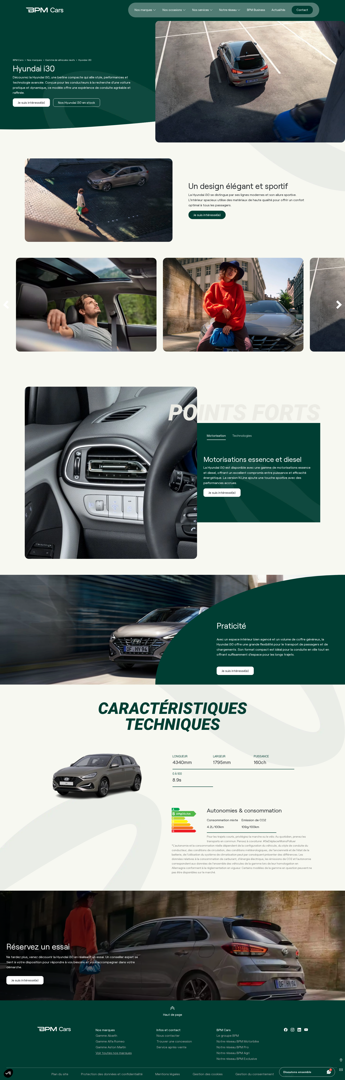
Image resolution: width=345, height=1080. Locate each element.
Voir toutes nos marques (114, 1053)
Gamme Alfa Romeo (110, 1041)
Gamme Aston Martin (111, 1047)
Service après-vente (171, 1047)
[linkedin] (299, 1030)
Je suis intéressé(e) (31, 102)
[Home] (41, 10)
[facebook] (286, 1030)
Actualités (278, 10)
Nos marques (143, 10)
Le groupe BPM (228, 1035)
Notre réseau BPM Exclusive (237, 1058)
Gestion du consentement (254, 1074)
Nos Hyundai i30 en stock (76, 102)
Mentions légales (167, 1074)
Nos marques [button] (105, 1030)
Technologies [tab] (242, 435)
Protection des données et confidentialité (112, 1074)
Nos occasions (172, 10)
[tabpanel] (172, 473)
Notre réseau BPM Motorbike (238, 1041)
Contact (302, 10)
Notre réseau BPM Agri (233, 1053)
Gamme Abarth (106, 1035)
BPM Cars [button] (224, 1030)
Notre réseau (228, 10)
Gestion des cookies (208, 1074)
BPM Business (256, 10)
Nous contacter (168, 1035)
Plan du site (60, 1074)
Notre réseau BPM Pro (233, 1047)
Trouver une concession (174, 1041)
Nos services (200, 10)
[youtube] (306, 1030)
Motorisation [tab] (216, 435)
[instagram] (292, 1030)
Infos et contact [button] (168, 1030)
